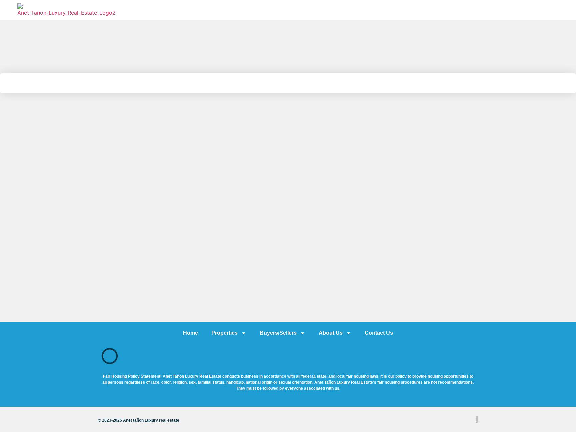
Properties (224, 333)
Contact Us (379, 333)
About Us (331, 333)
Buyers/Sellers (278, 333)
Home (190, 333)
